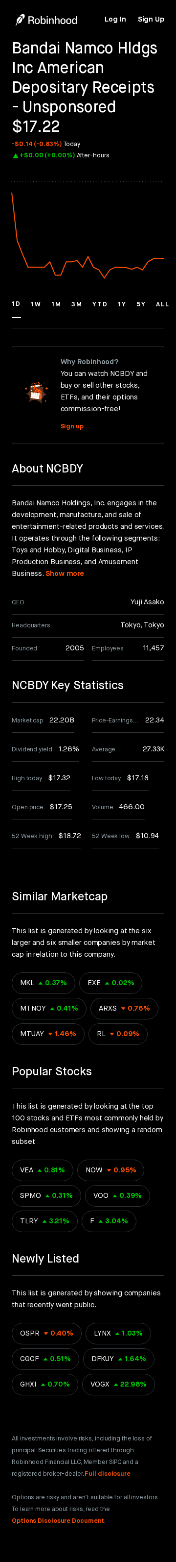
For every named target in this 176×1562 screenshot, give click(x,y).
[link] (115, 19)
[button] (16, 308)
